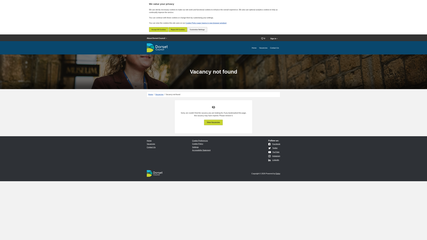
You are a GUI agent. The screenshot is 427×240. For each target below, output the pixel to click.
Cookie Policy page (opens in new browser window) (206, 23)
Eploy (278, 174)
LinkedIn (275, 160)
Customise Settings (197, 29)
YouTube (275, 152)
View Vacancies (213, 122)
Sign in (273, 39)
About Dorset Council (156, 38)
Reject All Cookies (178, 29)
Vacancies (263, 48)
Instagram (276, 156)
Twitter (275, 148)
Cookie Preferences (200, 141)
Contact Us (274, 48)
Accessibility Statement (201, 150)
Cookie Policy (197, 144)
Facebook (276, 144)
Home (254, 48)
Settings (195, 147)
